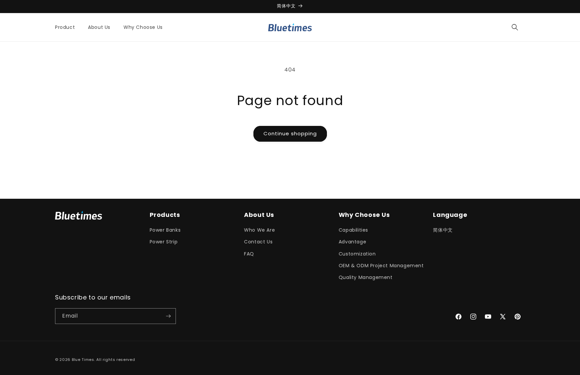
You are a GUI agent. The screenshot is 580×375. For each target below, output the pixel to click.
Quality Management (366, 277)
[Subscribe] (168, 316)
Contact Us (258, 241)
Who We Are (259, 230)
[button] (67, 27)
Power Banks (165, 230)
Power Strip (164, 241)
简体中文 (442, 230)
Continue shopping (290, 133)
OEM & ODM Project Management (381, 265)
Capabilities (353, 230)
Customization (357, 253)
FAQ (249, 253)
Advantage (352, 241)
